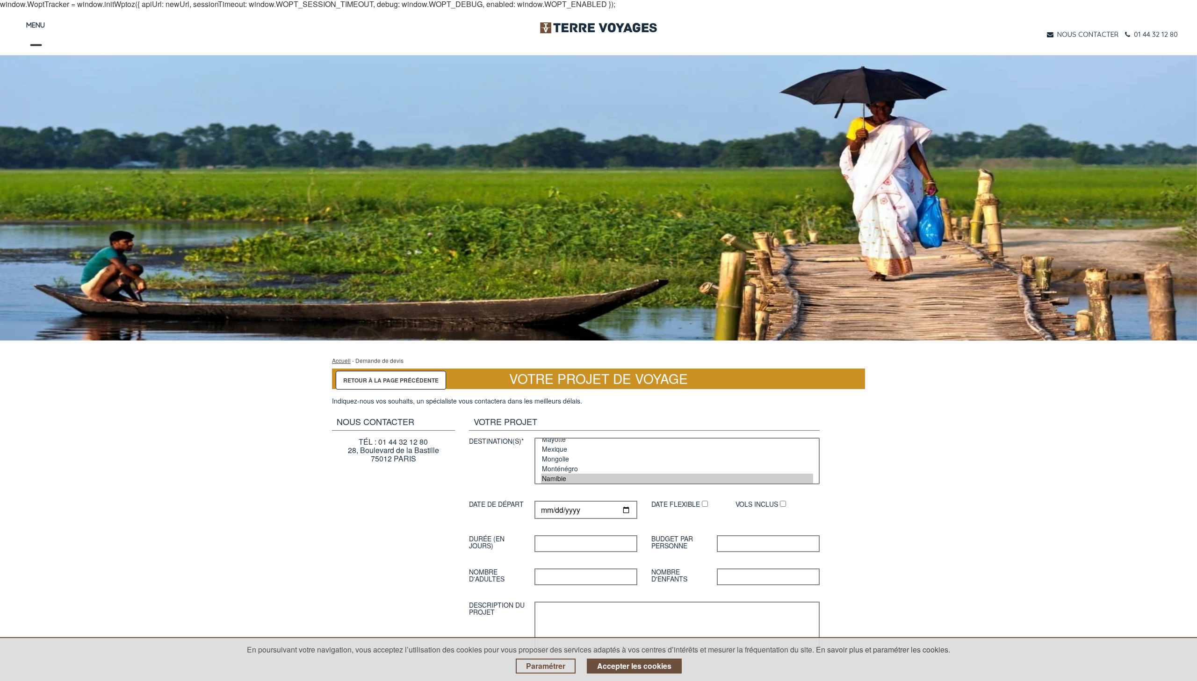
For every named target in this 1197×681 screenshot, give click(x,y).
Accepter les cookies (634, 665)
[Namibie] (677, 478)
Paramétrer (545, 665)
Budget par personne (672, 540)
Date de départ (496, 505)
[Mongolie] (677, 459)
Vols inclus (758, 505)
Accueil (341, 360)
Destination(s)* (496, 442)
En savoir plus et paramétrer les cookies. (883, 649)
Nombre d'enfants (669, 573)
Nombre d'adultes (487, 573)
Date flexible (676, 505)
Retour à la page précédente (391, 380)
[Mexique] (677, 449)
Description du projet (497, 607)
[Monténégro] (677, 469)
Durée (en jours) (487, 540)
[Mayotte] (677, 439)
